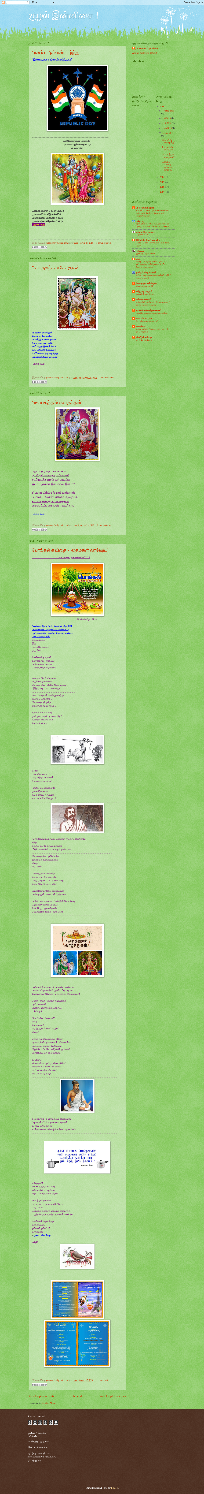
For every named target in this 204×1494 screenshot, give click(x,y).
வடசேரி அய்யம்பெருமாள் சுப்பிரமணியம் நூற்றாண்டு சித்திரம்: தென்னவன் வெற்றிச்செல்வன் (152, 213)
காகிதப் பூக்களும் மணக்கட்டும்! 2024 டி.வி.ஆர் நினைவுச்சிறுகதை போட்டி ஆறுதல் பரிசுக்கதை (152, 264)
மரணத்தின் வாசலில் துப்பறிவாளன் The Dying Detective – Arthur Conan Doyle (152, 225)
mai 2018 (166, 118)
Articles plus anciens (113, 1396)
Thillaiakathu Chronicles (148, 240)
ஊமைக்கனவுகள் (144, 318)
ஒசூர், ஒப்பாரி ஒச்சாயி (145, 253)
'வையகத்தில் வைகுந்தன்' (57, 402)
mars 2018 (167, 128)
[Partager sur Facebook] (42, 247)
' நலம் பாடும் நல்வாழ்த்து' (56, 52)
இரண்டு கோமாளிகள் (145, 294)
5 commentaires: (106, 377)
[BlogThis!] (36, 247)
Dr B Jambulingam (145, 207)
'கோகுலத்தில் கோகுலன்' (56, 267)
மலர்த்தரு (140, 221)
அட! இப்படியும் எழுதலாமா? (147, 321)
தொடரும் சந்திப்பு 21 (144, 285)
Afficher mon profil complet (144, 52)
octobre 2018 (168, 110)
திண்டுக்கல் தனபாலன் (146, 272)
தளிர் (138, 259)
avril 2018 (167, 123)
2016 (162, 181)
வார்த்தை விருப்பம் (144, 291)
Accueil (77, 1396)
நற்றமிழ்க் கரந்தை (144, 337)
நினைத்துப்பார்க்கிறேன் (146, 283)
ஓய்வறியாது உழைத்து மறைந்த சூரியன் (152, 312)
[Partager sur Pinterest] (45, 247)
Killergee (140, 251)
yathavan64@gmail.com (146, 48)
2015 (162, 186)
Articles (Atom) (48, 1402)
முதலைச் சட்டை (142, 234)
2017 (162, 177)
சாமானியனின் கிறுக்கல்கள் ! (149, 310)
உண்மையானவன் (143, 299)
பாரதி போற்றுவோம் (144, 339)
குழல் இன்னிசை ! (64, 14)
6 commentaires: (104, 525)
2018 (162, 106)
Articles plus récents (41, 1396)
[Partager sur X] (39, 247)
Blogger (114, 1487)
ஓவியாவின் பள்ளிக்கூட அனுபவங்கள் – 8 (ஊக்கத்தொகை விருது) (153, 303)
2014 (162, 191)
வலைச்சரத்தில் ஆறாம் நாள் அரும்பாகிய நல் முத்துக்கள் (152, 330)
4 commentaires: (103, 1380)
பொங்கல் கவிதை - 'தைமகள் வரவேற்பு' (70, 550)
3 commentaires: (103, 242)
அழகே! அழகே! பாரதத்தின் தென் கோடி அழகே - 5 (153, 244)
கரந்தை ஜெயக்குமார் (145, 232)
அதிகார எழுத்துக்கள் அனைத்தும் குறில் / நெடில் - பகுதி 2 (153, 276)
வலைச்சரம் (141, 326)
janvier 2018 (168, 132)
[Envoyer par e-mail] (33, 247)
